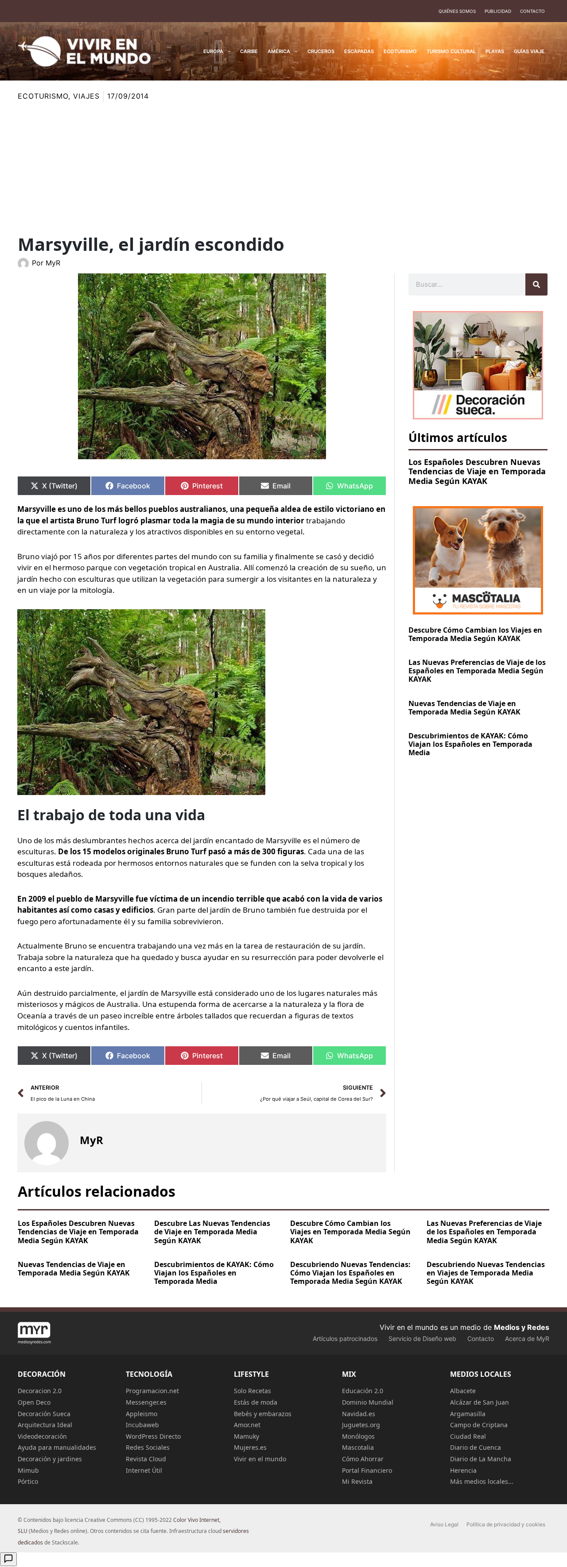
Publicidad (498, 11)
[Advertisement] (283, 168)
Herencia (463, 1470)
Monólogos (358, 1436)
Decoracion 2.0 (40, 1390)
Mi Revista (357, 1481)
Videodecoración (42, 1436)
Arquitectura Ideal (45, 1425)
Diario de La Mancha (480, 1459)
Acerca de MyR (527, 1338)
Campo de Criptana (479, 1425)
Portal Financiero (367, 1470)
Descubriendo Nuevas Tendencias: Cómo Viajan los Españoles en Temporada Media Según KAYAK (350, 1273)
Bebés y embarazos (262, 1414)
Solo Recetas (252, 1390)
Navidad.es (358, 1414)
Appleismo (141, 1414)
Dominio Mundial (367, 1402)
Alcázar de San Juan (479, 1402)
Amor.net (247, 1425)
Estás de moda (255, 1402)
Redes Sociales (148, 1447)
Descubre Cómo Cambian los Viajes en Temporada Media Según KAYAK (475, 634)
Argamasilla (467, 1414)
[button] (227, 51)
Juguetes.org (361, 1425)
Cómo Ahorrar (363, 1459)
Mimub (28, 1470)
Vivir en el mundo (260, 1459)
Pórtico (28, 1481)
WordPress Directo (153, 1436)
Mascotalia (358, 1447)
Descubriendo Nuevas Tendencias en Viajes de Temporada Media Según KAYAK (486, 1273)
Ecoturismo (43, 96)
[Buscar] (536, 284)
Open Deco (34, 1402)
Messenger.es (146, 1402)
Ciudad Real (468, 1436)
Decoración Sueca (44, 1414)
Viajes (86, 96)
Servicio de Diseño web (422, 1338)
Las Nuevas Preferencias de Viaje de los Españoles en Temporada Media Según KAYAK (477, 670)
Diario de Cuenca (475, 1447)
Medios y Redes (521, 1327)
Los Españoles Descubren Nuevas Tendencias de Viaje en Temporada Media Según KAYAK (477, 471)
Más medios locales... (481, 1481)
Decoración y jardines (50, 1459)
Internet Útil (144, 1470)
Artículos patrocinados (345, 1338)
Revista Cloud (146, 1459)
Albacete (463, 1390)
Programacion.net (152, 1390)
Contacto (532, 11)
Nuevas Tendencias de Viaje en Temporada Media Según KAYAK (464, 708)
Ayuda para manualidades (57, 1447)
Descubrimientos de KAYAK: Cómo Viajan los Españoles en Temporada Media (470, 744)
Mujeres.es (250, 1447)
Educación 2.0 (362, 1390)
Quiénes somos (457, 11)
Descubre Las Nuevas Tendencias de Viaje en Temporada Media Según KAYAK (212, 1231)
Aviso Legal (444, 1524)
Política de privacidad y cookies (505, 1524)
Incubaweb (142, 1425)
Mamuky (246, 1436)
